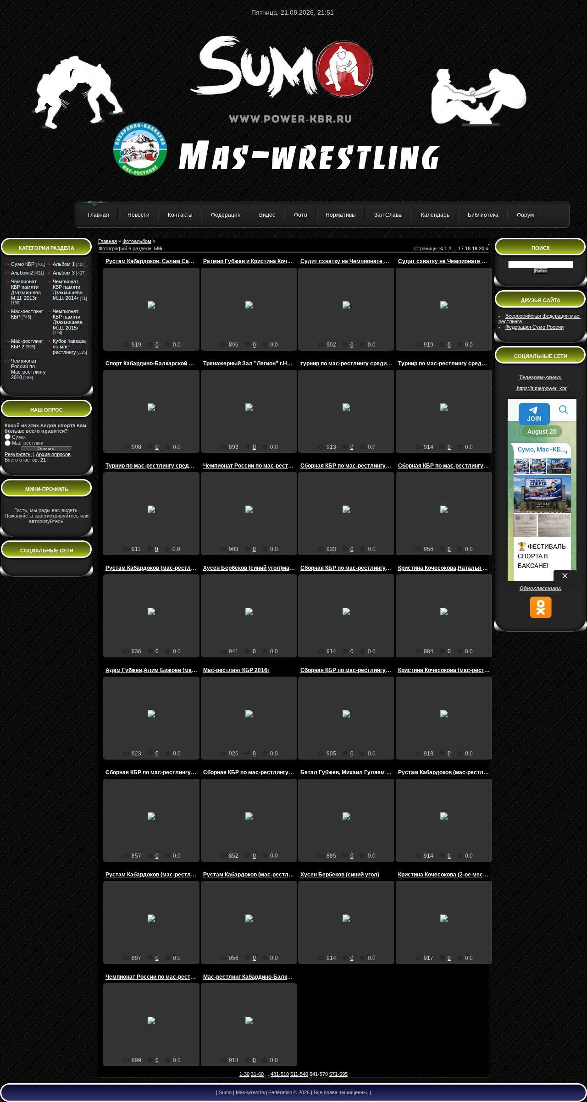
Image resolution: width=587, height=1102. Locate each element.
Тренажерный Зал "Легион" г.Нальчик (254, 363)
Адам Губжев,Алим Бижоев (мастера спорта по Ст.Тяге (180, 670)
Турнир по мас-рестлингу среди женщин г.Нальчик (466, 363)
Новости (138, 215)
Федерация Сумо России (534, 327)
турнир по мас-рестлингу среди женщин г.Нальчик (368, 363)
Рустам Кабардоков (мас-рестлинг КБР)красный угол (178, 568)
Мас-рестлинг (28, 443)
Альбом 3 (64, 273)
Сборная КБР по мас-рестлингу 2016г (351, 466)
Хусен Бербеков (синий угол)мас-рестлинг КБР (267, 568)
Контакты (180, 215)
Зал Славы (388, 215)
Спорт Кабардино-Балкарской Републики (161, 363)
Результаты (18, 454)
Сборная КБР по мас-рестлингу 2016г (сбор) (360, 568)
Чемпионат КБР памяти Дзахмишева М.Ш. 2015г (68, 320)
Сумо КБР (22, 264)
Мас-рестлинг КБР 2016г (236, 670)
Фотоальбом (136, 241)
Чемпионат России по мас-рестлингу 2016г (261, 466)
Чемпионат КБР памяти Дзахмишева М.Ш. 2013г (26, 290)
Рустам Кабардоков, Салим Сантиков (156, 261)
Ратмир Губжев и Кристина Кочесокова (256, 261)
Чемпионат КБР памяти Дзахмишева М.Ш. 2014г (68, 290)
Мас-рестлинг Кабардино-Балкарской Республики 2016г (279, 977)
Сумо (18, 437)
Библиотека (483, 215)
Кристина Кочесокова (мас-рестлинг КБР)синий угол (469, 670)
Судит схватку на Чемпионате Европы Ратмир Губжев (374, 261)
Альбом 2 (22, 273)
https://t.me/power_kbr (541, 388)
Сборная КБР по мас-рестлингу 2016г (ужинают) (171, 772)
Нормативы (341, 215)
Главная (98, 215)
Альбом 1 (64, 264)
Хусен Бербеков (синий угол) (339, 874)
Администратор (155, 318)
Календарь (435, 215)
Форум (525, 215)
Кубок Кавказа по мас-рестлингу (69, 346)
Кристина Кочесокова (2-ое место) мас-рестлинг (463, 874)
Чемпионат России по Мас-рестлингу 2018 (28, 369)
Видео (267, 215)
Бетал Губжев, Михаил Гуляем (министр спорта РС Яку (376, 772)
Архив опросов (53, 454)
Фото (300, 215)
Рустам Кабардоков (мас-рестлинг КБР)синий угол (467, 772)
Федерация (226, 215)
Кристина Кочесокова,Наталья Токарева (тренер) (464, 568)
